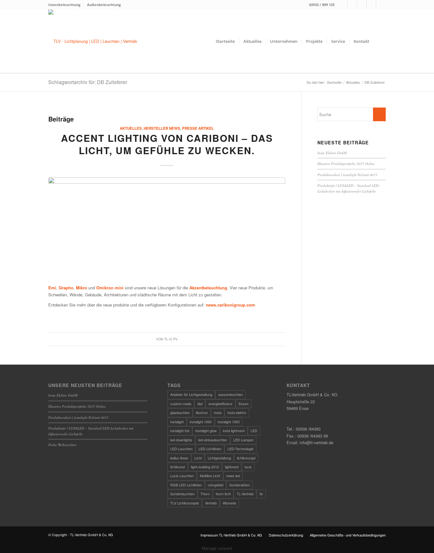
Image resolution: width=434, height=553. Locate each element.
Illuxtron (202, 412)
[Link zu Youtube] (381, 5)
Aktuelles (131, 128)
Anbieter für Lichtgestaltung (191, 394)
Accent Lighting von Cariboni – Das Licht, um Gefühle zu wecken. (167, 144)
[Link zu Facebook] (342, 5)
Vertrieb (211, 502)
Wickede (229, 502)
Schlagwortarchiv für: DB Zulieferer (87, 82)
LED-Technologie (240, 448)
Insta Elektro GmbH (332, 152)
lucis (248, 466)
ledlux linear (179, 457)
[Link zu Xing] (371, 5)
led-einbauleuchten (212, 439)
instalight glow (206, 430)
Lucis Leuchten (182, 475)
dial (199, 403)
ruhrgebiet (215, 484)
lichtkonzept (246, 457)
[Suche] (379, 41)
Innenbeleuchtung (64, 4)
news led (233, 475)
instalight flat (179, 430)
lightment (232, 466)
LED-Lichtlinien (210, 448)
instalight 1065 (229, 421)
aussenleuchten (230, 394)
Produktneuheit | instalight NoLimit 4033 (347, 174)
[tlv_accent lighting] (166, 222)
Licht (198, 457)
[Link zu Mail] (361, 5)
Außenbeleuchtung (104, 4)
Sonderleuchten (182, 493)
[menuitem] (66, 4)
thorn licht (223, 493)
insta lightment (234, 430)
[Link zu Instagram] (352, 5)
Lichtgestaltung (219, 457)
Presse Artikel (198, 128)
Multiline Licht (210, 475)
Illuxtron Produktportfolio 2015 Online (346, 163)
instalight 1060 (201, 421)
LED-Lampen (243, 439)
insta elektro (236, 412)
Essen (243, 403)
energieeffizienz (220, 403)
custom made (180, 403)
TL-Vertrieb (245, 493)
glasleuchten (180, 412)
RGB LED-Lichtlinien (186, 484)
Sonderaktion (239, 484)
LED (254, 430)
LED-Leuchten (181, 448)
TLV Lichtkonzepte (184, 502)
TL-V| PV (171, 339)
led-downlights (181, 439)
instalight (177, 421)
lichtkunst (177, 466)
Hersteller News (162, 128)
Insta (217, 412)
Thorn (205, 493)
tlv (261, 493)
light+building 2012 (205, 466)
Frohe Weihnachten (62, 444)
